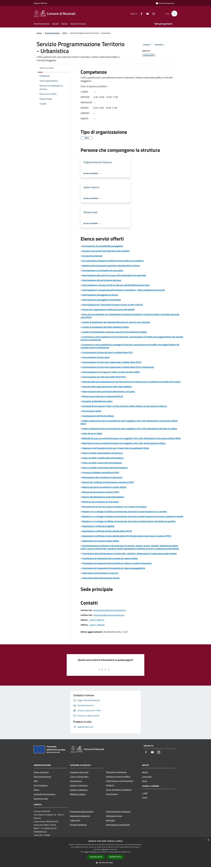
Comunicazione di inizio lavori (96, 357)
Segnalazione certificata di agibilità (98, 526)
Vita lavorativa (76, 781)
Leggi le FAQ (75, 820)
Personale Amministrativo (44, 794)
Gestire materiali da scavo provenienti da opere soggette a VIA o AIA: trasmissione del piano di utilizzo (129, 428)
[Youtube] (146, 13)
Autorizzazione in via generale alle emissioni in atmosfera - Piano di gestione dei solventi (123, 290)
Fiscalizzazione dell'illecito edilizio (98, 416)
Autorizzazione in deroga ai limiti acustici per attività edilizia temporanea (115, 285)
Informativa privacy (114, 815)
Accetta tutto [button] (96, 857)
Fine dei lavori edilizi (91, 411)
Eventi (145, 797)
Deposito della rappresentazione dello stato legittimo (107, 386)
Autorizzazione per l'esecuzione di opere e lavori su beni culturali (112, 304)
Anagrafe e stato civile (79, 772)
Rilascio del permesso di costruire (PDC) (100, 492)
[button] (105, 862)
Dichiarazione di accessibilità (118, 824)
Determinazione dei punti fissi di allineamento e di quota (108, 391)
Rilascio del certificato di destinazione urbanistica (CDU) (108, 482)
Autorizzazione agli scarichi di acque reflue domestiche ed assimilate (114, 275)
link (129, 852)
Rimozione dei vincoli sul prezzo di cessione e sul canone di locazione (114, 506)
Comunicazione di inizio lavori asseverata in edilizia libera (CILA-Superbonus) (118, 367)
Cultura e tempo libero (79, 776)
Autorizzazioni (112, 794)
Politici (36, 789)
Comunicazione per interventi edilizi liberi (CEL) (104, 376)
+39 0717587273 (96, 619)
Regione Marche (40, 3)
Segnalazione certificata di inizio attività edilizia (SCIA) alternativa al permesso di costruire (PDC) (126, 536)
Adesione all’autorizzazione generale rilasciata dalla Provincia (111, 265)
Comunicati (147, 776)
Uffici (64, 33)
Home (39, 33)
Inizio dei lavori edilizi (92, 433)
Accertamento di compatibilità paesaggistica (102, 246)
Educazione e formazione (116, 772)
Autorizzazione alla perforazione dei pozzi (101, 280)
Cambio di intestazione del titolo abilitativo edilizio (105, 327)
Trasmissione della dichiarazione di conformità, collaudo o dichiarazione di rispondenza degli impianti (129, 553)
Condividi (146, 44)
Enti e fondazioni (41, 785)
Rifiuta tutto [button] (115, 857)
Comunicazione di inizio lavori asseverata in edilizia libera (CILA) (111, 362)
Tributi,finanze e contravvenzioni (119, 780)
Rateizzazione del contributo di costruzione (102, 477)
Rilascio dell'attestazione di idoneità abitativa (103, 497)
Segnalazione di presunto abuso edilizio (100, 540)
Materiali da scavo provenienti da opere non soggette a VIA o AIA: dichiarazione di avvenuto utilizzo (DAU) (131, 438)
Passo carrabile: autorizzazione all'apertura (102, 453)
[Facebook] (140, 13)
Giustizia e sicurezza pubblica (118, 776)
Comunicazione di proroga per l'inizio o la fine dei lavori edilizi (111, 372)
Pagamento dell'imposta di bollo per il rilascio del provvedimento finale (115, 448)
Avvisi (144, 781)
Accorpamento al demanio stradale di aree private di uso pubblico (113, 260)
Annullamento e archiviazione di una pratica (102, 270)
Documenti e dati (41, 798)
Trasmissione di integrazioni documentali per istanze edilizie (110, 558)
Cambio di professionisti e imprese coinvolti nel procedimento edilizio (114, 332)
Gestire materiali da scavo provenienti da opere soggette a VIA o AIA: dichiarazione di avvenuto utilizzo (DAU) (129, 422)
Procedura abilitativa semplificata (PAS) (100, 472)
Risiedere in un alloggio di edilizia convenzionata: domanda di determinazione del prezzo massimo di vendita (132, 516)
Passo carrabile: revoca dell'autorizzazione (102, 462)
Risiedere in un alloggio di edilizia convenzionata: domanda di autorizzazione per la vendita (124, 511)
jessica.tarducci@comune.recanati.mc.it (109, 610)
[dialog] (105, 852)
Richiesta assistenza (78, 824)
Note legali (110, 820)
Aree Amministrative (42, 776)
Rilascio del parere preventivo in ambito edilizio (104, 487)
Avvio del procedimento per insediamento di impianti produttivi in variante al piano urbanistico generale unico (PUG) (130, 316)
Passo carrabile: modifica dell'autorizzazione (103, 457)
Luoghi (145, 793)
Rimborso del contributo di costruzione (100, 501)
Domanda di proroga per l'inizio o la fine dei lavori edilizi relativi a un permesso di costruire (124, 406)
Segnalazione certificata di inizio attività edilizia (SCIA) (107, 531)
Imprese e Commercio (79, 785)
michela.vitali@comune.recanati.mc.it (108, 615)
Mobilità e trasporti (78, 794)
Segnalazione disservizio (80, 815)
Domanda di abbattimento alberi (97, 401)
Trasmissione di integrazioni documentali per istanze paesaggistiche (113, 568)
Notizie (145, 772)
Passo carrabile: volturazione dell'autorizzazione (104, 467)
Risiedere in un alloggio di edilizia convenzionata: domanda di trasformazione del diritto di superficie (129, 521)
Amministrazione (52, 33)
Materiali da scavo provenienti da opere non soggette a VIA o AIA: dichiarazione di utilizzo (123, 443)
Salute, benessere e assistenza (118, 789)
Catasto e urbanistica (78, 789)
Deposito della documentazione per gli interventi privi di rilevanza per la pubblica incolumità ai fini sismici (131, 381)
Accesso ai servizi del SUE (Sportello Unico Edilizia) (105, 251)
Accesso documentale (92, 255)
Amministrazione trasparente (118, 811)
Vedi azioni (159, 44)
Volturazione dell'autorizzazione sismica (101, 578)
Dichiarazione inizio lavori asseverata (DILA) (102, 396)
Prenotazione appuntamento (82, 811)
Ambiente (110, 785)
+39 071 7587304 (97, 624)
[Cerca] (174, 13)
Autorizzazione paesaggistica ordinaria (100, 294)
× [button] (208, 840)
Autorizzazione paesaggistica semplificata (101, 299)
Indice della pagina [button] (47, 68)
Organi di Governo (41, 772)
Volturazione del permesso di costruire (100, 573)
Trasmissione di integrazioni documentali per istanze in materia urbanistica (117, 563)
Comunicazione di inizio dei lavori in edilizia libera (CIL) (107, 352)
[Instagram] (152, 13)
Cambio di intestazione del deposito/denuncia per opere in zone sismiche (116, 322)
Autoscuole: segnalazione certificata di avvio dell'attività (108, 309)
